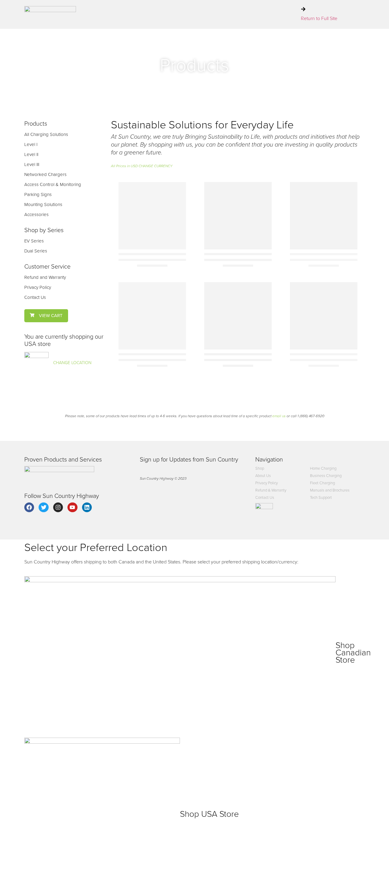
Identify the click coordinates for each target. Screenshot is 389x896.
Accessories (36, 214)
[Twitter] (43, 507)
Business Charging (326, 475)
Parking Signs (38, 194)
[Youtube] (72, 507)
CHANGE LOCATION (72, 363)
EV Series (34, 241)
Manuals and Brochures (329, 490)
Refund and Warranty (45, 277)
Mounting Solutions (43, 204)
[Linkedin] (87, 507)
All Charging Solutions (46, 134)
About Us (263, 475)
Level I (30, 144)
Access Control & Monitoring (52, 184)
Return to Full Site (319, 18)
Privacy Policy (37, 287)
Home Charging (323, 468)
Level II (31, 154)
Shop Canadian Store (353, 652)
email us (279, 416)
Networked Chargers (45, 174)
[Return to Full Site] (303, 9)
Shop (259, 468)
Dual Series (35, 251)
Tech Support (321, 497)
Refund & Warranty (270, 490)
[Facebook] (29, 507)
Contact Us (35, 297)
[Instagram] (58, 507)
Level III (31, 164)
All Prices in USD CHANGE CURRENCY (141, 166)
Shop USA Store (209, 814)
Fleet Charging (322, 483)
